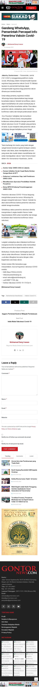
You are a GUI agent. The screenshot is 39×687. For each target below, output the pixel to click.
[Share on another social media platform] (33, 302)
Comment (6, 373)
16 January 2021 (9, 47)
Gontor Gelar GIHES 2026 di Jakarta (16, 168)
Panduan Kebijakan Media (10, 624)
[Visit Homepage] (14, 8)
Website (4, 417)
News (8, 24)
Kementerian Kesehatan (14, 295)
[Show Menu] (3, 8)
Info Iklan (5, 622)
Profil (3, 616)
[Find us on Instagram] (9, 606)
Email (4, 408)
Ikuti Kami (20, 659)
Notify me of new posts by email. (13, 444)
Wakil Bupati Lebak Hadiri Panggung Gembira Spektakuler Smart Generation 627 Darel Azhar (23, 489)
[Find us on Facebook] (4, 606)
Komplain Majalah (8, 630)
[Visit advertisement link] (19, 2)
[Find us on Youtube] (18, 606)
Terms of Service (12, 429)
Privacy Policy (6, 632)
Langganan (31, 8)
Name (4, 399)
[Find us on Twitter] (13, 606)
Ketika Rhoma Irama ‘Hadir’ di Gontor (24, 479)
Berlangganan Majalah (9, 627)
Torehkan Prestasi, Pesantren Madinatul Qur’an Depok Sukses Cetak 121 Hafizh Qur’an (22, 500)
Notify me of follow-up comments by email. (16, 437)
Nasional (14, 24)
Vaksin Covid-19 (30, 295)
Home (3, 24)
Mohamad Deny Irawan (15, 44)
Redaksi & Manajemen (9, 619)
